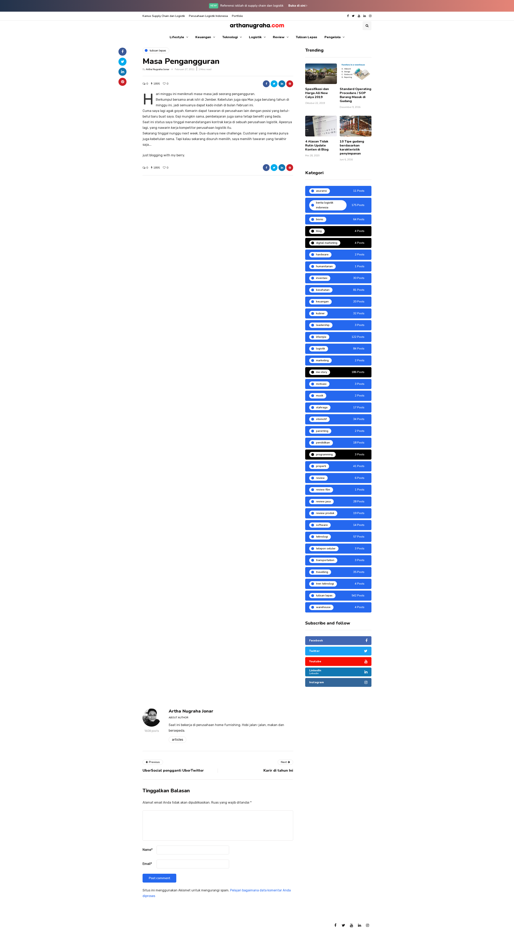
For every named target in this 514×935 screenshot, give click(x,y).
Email (147, 864)
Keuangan (203, 37)
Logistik (255, 37)
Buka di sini (297, 6)
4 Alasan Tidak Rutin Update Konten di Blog (316, 145)
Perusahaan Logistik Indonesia (208, 16)
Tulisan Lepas (306, 37)
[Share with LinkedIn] (281, 83)
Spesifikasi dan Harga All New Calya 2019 (317, 93)
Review (279, 37)
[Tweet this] (274, 83)
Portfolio (237, 16)
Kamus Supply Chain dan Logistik (164, 16)
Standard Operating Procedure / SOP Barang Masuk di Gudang (355, 95)
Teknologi (230, 37)
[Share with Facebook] (266, 83)
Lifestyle (177, 37)
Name (148, 850)
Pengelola (332, 37)
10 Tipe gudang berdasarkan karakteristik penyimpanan (352, 147)
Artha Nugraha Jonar (157, 69)
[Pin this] (289, 83)
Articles (177, 739)
